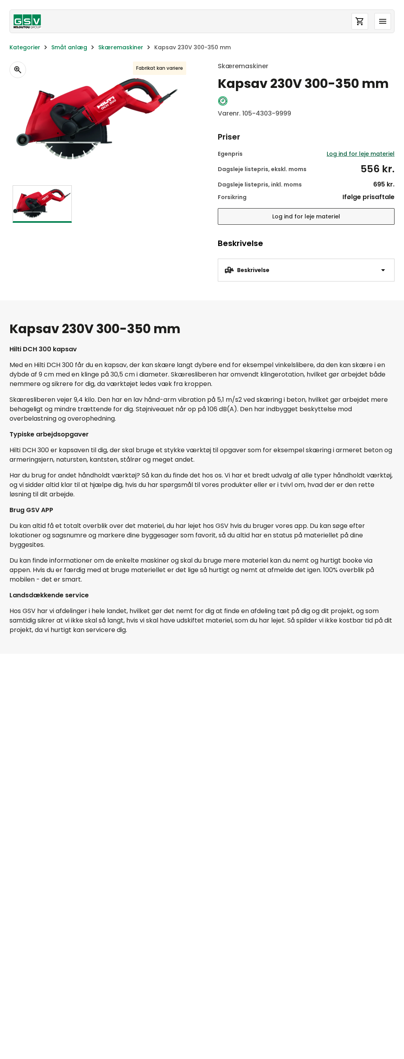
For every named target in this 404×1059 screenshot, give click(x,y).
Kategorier (24, 47)
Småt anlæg (69, 47)
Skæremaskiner (120, 47)
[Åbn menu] (382, 21)
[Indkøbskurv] (360, 21)
